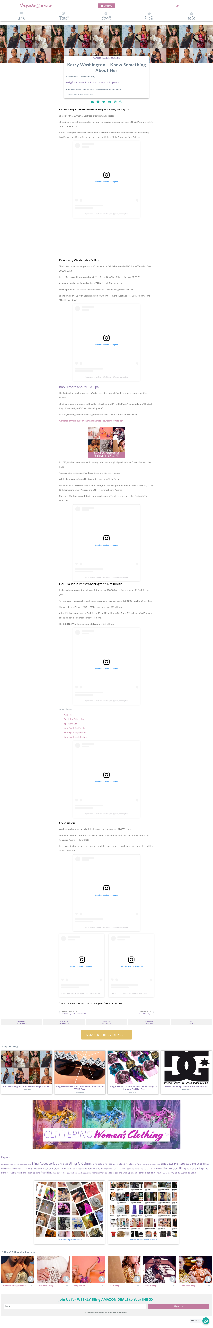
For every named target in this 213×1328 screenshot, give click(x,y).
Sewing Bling (72, 1173)
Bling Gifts (123, 1164)
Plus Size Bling (33, 1173)
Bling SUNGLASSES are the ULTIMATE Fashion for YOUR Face (79, 1088)
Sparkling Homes (136, 1173)
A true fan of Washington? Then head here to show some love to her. (91, 420)
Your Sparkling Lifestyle (75, 737)
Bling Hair (133, 1164)
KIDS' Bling (114, 1285)
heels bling (139, 1169)
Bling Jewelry (168, 1163)
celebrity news (92, 1168)
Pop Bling (47, 1172)
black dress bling (25, 1164)
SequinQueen (35, 5)
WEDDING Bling (46, 1285)
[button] (92, 102)
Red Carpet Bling (59, 1173)
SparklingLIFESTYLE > (21, 1022)
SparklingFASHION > (64, 1022)
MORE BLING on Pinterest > (143, 1239)
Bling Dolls (97, 1164)
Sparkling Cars (98, 1173)
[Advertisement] (106, 237)
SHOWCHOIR (149, 18)
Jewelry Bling (195, 1168)
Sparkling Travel (153, 1172)
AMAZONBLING (64, 18)
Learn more (89, 94)
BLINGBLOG (191, 18)
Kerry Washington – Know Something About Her (26, 1086)
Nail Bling (21, 1172)
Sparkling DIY (70, 723)
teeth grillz (166, 1173)
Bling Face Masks (110, 1164)
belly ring (16, 1164)
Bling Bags (63, 1164)
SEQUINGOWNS (106, 18)
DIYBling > (192, 1022)
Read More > (27, 1090)
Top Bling (175, 1172)
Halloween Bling (128, 1169)
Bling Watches (18, 1169)
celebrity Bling (76, 89)
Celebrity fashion (88, 89)
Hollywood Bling (115, 89)
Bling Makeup (183, 1164)
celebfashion (45, 1168)
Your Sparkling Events (74, 728)
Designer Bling (106, 1169)
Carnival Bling (31, 1169)
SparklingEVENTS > (106, 1022)
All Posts (97, 58)
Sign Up (178, 1306)
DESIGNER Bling (188, 1285)
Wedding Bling (188, 1172)
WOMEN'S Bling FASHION (15, 1285)
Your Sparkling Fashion (75, 732)
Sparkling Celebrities (111, 58)
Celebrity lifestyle (101, 89)
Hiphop (146, 1169)
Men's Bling (11, 1173)
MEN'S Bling (150, 1285)
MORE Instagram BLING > (69, 1239)
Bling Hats (141, 1164)
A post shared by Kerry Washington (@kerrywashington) (106, 214)
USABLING (21, 18)
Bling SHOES (79, 1285)
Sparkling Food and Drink (116, 1173)
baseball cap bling (7, 1164)
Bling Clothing (80, 1163)
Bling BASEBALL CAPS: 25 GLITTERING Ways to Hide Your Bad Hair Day (133, 1088)
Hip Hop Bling (155, 1168)
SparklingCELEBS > (149, 1022)
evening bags (117, 1169)
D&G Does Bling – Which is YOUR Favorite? (186, 1086)
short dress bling (84, 1173)
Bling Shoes (197, 1163)
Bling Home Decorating (152, 1164)
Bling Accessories (44, 1163)
